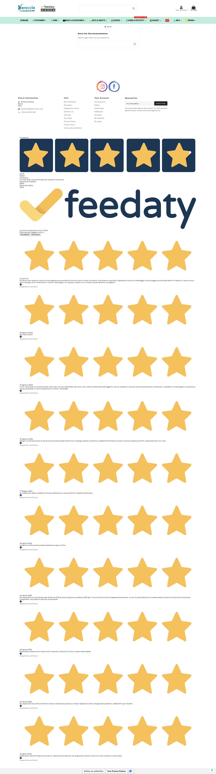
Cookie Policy (69, 125)
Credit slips (99, 108)
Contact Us (68, 112)
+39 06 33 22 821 (28, 112)
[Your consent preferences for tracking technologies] (212, 770)
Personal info (99, 102)
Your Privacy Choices (116, 771)
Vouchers (98, 115)
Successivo (36, 235)
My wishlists (99, 118)
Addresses (98, 112)
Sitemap (67, 115)
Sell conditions (70, 102)
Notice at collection (93, 771)
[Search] (133, 8)
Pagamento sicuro (71, 108)
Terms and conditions (73, 128)
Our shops (68, 118)
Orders (97, 105)
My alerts (98, 121)
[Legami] (167, 20)
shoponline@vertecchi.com (32, 109)
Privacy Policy (70, 121)
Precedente (25, 235)
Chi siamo (68, 105)
